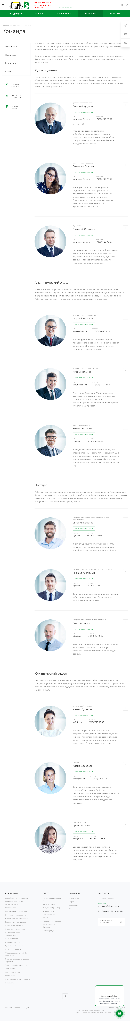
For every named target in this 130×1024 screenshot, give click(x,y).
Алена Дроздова (83, 766)
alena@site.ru (79, 779)
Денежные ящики (12, 942)
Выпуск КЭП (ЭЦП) (50, 904)
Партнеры (10, 55)
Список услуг (48, 931)
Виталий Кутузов (83, 106)
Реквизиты (10, 63)
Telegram (65, 996)
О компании (11, 47)
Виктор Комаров (82, 428)
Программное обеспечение (17, 979)
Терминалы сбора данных (16, 965)
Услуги (46, 893)
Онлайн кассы (11, 908)
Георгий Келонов (83, 318)
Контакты (103, 893)
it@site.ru (77, 441)
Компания (74, 893)
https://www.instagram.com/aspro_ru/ (83, 124)
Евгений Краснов (83, 522)
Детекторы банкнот (13, 946)
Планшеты (9, 983)
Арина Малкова (82, 825)
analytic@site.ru (80, 331)
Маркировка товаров (52, 921)
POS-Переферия (12, 972)
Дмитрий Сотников (84, 229)
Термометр (10, 969)
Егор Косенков (81, 623)
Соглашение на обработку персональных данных (98, 1012)
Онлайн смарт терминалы (16, 898)
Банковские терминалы (15, 922)
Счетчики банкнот (13, 949)
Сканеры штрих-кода (14, 926)
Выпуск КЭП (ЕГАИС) (51, 908)
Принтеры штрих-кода (15, 929)
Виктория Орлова (83, 166)
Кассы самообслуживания (16, 918)
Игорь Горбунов (82, 371)
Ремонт (46, 917)
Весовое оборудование (15, 915)
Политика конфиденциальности (91, 1010)
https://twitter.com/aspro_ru (73, 124)
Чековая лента (11, 939)
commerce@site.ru (81, 119)
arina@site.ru (78, 838)
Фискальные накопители (16, 911)
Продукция (11, 893)
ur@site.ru (77, 722)
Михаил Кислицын (84, 573)
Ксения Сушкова (82, 709)
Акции (8, 71)
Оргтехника (10, 976)
